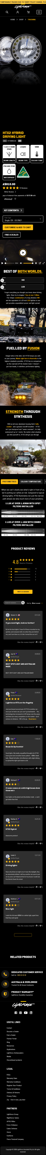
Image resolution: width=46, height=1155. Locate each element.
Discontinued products (14, 1060)
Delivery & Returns (13, 1092)
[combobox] (35, 603)
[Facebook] (16, 1013)
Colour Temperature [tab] (31, 481)
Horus (9, 1132)
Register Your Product (14, 1085)
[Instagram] (20, 1013)
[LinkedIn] (31, 1013)
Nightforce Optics (13, 1118)
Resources (10, 1046)
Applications (11, 1049)
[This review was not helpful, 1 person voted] (40, 768)
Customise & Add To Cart (18, 227)
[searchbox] (12, 603)
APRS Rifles (11, 1121)
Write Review (9, 192)
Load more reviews (23, 935)
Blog (8, 1042)
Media (9, 1056)
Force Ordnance (12, 1125)
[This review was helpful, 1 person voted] (36, 727)
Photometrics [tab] (9, 481)
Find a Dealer (11, 234)
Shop (21, 19)
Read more (32, 719)
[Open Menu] (39, 12)
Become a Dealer (13, 1031)
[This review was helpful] (36, 642)
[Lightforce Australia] (23, 1006)
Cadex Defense (12, 1128)
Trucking (32, 19)
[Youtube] (25, 1013)
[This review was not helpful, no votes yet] (40, 642)
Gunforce (10, 1136)
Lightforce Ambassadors (15, 1053)
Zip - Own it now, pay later (16, 1100)
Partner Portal (11, 1038)
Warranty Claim (12, 1078)
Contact (9, 1028)
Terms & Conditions (13, 1089)
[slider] (10, 263)
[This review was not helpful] (40, 807)
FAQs (8, 1075)
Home (12, 19)
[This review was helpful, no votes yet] (36, 680)
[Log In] (18, 12)
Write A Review (23, 592)
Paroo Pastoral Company (15, 1139)
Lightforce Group (12, 1114)
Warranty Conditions (14, 1082)
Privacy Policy (11, 1096)
